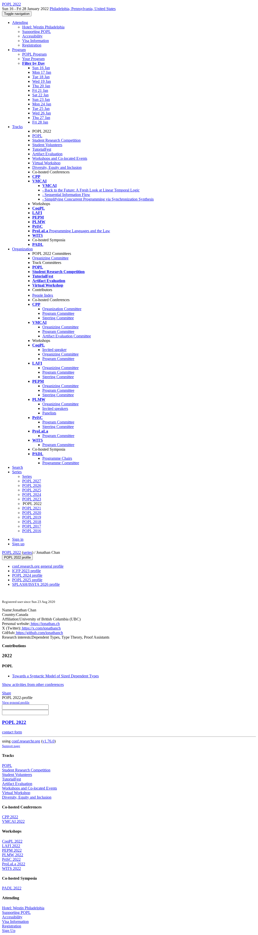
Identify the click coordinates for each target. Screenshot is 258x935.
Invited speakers (55, 408)
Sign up (18, 544)
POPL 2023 (31, 499)
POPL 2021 (31, 508)
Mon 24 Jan (41, 104)
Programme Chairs (57, 458)
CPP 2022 (10, 817)
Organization (22, 249)
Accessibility (32, 36)
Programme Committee (60, 463)
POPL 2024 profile (27, 575)
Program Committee (58, 313)
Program (19, 50)
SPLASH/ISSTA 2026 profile (36, 584)
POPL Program (34, 54)
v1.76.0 (48, 741)
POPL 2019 (31, 517)
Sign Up (8, 930)
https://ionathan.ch (45, 623)
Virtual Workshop (46, 163)
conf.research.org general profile (37, 566)
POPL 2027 (31, 481)
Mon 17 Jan (41, 72)
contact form (12, 732)
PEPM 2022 (12, 850)
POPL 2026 (31, 485)
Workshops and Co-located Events (59, 158)
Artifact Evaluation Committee (66, 336)
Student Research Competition (56, 140)
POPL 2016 (31, 531)
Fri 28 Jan (40, 122)
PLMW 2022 (12, 855)
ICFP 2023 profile (26, 571)
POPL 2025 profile (27, 580)
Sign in (17, 539)
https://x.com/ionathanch (41, 628)
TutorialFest (41, 149)
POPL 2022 (11, 552)
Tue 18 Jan (41, 77)
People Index (42, 295)
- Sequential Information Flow (66, 194)
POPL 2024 (31, 494)
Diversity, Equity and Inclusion (57, 167)
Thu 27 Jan (41, 117)
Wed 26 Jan (41, 113)
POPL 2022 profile (17, 557)
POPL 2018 (31, 522)
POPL (37, 136)
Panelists (49, 413)
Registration (31, 45)
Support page (11, 746)
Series (27, 476)
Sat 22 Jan (40, 95)
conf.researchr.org (26, 741)
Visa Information (35, 40)
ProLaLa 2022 (13, 864)
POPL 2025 (31, 490)
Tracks (17, 127)
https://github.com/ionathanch (39, 633)
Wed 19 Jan (41, 81)
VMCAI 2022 (13, 821)
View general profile (15, 702)
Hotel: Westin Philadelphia (43, 27)
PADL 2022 (11, 888)
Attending (20, 22)
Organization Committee (61, 309)
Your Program (33, 59)
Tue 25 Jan (41, 108)
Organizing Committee (50, 258)
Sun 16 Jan (41, 68)
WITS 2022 (11, 868)
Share (6, 693)
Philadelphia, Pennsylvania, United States (83, 9)
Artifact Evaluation (47, 154)
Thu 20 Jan (41, 86)
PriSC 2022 (11, 859)
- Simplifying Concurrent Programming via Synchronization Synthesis (98, 199)
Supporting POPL (36, 31)
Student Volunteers (47, 145)
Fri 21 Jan (40, 90)
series (27, 552)
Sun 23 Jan (41, 99)
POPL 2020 (31, 513)
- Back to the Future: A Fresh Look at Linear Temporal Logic (91, 190)
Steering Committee (58, 318)
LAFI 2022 (11, 846)
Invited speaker (54, 349)
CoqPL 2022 (12, 841)
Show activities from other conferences (33, 684)
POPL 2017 (31, 526)
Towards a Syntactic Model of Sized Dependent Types (55, 676)
